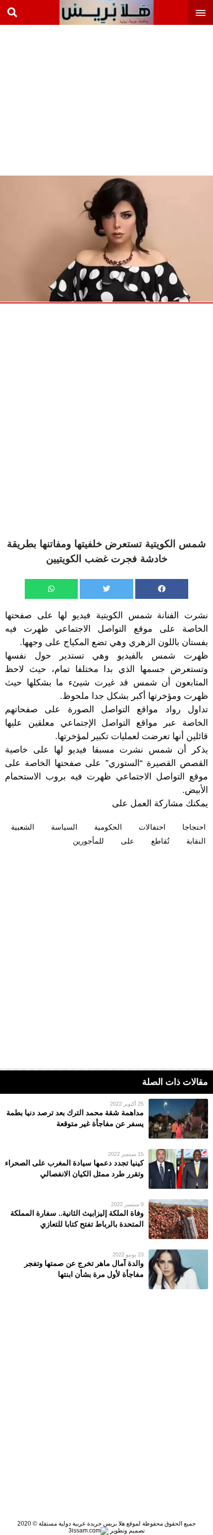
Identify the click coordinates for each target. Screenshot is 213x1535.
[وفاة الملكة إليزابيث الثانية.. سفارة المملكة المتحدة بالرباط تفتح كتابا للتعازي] (106, 1219)
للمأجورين (88, 841)
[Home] (106, 12)
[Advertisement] (138, 99)
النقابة (196, 841)
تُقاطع (160, 841)
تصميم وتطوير (126, 1530)
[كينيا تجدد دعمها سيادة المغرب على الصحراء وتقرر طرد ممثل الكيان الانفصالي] (106, 1169)
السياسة (64, 827)
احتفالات (152, 827)
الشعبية (22, 827)
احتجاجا (194, 827)
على (127, 841)
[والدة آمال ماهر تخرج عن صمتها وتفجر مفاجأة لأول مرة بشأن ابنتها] (106, 1269)
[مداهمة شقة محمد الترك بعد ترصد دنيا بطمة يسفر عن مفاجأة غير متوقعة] (106, 1119)
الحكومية (108, 827)
